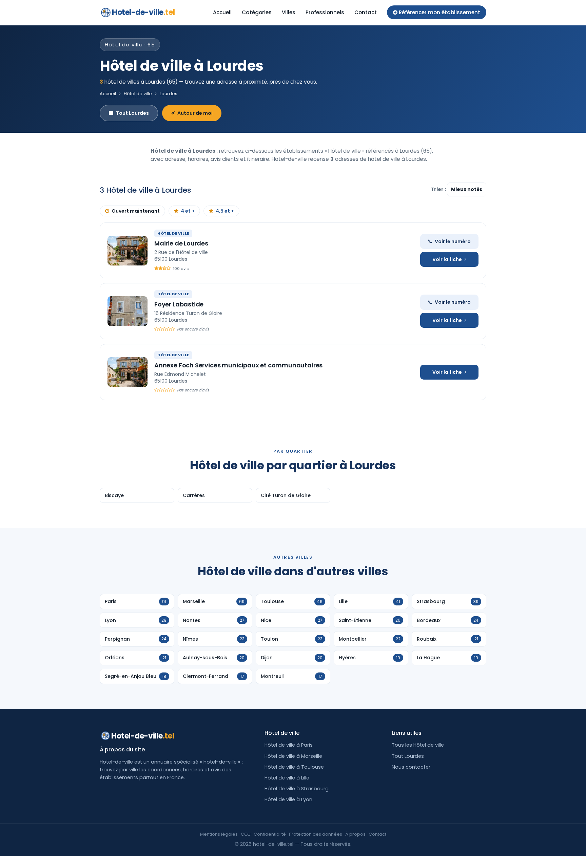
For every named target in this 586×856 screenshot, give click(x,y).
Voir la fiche (447, 259)
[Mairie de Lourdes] (128, 250)
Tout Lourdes (132, 113)
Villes (288, 12)
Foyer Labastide (178, 304)
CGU (246, 834)
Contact (365, 12)
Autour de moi (195, 113)
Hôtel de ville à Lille (287, 777)
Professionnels (325, 12)
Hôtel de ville (138, 93)
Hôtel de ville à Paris (289, 745)
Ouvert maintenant (136, 211)
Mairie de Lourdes (181, 243)
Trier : (439, 189)
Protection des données (315, 834)
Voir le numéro (453, 241)
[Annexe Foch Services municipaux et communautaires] (128, 372)
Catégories (257, 12)
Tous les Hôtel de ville (418, 745)
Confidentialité (270, 834)
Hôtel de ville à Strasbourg (297, 788)
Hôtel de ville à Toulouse (294, 767)
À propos (355, 834)
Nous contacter (411, 767)
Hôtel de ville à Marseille (293, 756)
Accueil (222, 12)
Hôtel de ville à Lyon (288, 799)
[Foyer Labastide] (128, 311)
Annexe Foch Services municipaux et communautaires (238, 365)
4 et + (188, 211)
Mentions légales (219, 834)
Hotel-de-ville (143, 12)
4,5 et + (225, 211)
